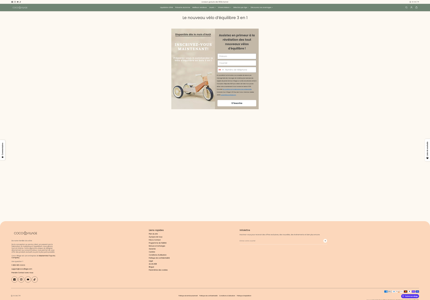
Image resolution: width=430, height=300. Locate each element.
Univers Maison (224, 7)
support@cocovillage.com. (228, 95)
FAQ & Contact (155, 240)
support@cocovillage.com (22, 269)
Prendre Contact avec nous (22, 273)
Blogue (151, 267)
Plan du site (153, 234)
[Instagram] (15, 2)
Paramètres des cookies (158, 270)
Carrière (152, 252)
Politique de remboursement (188, 296)
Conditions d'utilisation (158, 255)
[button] (416, 7)
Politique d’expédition (244, 296)
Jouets (211, 7)
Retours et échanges (157, 246)
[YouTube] (17, 2)
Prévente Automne (182, 7)
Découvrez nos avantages (261, 7)
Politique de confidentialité (159, 258)
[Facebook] (12, 2)
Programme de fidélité (158, 243)
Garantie (152, 249)
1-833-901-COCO (18, 265)
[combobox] (221, 69)
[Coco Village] (20, 7)
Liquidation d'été (166, 7)
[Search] (406, 7)
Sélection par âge (240, 7)
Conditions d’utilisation (227, 296)
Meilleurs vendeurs (199, 7)
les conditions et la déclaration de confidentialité (237, 89)
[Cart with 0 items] (416, 7)
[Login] (411, 7)
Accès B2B (153, 264)
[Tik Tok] (20, 2)
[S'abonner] (325, 241)
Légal (151, 261)
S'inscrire (236, 103)
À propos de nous (155, 237)
